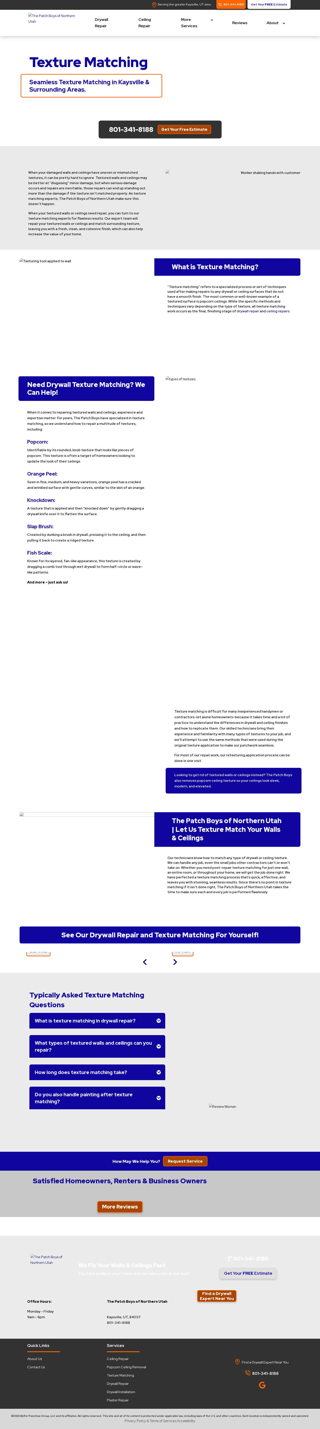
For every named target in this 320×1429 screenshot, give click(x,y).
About (273, 22)
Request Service (185, 1161)
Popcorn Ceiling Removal (126, 1367)
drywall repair (248, 311)
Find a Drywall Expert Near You (217, 1296)
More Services (189, 22)
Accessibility (186, 1421)
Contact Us (36, 1367)
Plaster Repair (118, 1400)
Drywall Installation (121, 1392)
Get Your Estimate (248, 1273)
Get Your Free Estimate (184, 129)
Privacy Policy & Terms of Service (150, 1421)
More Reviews (120, 1206)
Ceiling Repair (144, 22)
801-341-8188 (250, 1258)
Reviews (240, 22)
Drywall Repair (101, 22)
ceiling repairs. (278, 311)
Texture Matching (120, 1375)
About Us (34, 1359)
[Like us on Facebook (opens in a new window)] (251, 1384)
